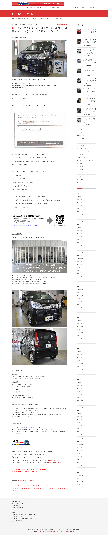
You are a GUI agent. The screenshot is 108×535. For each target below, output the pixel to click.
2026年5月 (79, 199)
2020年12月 (80, 400)
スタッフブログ (80, 145)
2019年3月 (79, 466)
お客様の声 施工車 (62, 24)
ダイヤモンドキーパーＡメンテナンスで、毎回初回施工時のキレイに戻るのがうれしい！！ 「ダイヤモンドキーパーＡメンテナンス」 (39, 489)
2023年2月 (79, 320)
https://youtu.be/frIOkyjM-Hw (51, 460)
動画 (78, 173)
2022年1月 (79, 360)
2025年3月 (79, 242)
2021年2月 (79, 394)
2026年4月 (79, 202)
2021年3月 (79, 391)
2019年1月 (79, 472)
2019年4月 (79, 462)
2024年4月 (79, 277)
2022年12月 (80, 326)
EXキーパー (80, 132)
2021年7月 (79, 379)
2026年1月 (79, 211)
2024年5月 (79, 273)
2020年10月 (80, 407)
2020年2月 (79, 431)
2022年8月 (79, 339)
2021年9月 (79, 373)
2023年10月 (80, 295)
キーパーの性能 (80, 138)
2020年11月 (80, 404)
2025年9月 (79, 224)
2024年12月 (80, 252)
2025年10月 (80, 221)
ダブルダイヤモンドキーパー (84, 151)
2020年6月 (79, 419)
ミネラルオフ (80, 166)
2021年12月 (80, 363)
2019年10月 (80, 444)
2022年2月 (79, 357)
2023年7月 (79, 304)
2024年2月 (79, 283)
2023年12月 (80, 289)
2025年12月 (80, 215)
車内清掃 (79, 182)
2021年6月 (79, 382)
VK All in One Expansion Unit (58, 531)
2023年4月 (79, 314)
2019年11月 (80, 441)
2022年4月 (79, 351)
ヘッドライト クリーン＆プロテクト (85, 160)
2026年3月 (79, 205)
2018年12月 (80, 475)
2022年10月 (80, 332)
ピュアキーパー (80, 154)
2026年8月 (79, 190)
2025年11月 (80, 218)
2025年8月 (79, 227)
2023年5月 (79, 311)
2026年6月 (79, 196)
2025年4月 (79, 239)
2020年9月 (79, 410)
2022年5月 (79, 348)
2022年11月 (80, 329)
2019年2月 (79, 469)
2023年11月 (80, 292)
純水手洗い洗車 (80, 179)
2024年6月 (79, 270)
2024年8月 (79, 264)
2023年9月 (79, 298)
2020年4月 (79, 425)
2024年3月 (79, 280)
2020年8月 (79, 413)
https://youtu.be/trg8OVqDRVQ (54, 462)
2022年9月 (79, 335)
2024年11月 (80, 255)
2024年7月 (79, 267)
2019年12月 (80, 438)
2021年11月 (80, 366)
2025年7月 (79, 230)
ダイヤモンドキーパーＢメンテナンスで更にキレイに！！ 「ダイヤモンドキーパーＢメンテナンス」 (38, 485)
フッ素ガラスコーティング (83, 157)
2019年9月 (79, 447)
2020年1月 (79, 435)
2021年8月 (79, 376)
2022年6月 (79, 345)
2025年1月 (79, 249)
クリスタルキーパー (30, 480)
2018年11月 (80, 478)
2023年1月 (79, 323)
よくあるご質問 (80, 169)
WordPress (40, 531)
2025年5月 (79, 236)
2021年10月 (80, 370)
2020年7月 (79, 416)
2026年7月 (79, 193)
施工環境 (79, 176)
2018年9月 (79, 484)
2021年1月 (79, 397)
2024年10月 (80, 258)
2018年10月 (80, 481)
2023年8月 (79, 301)
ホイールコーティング (82, 163)
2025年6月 (79, 233)
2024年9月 (79, 261)
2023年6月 (79, 308)
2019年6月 (79, 456)
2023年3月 (79, 317)
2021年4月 (79, 388)
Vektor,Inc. (68, 531)
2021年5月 (79, 385)
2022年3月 (79, 354)
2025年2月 (79, 246)
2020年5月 (79, 422)
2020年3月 (79, 428)
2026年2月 (79, 208)
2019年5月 (79, 459)
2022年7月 (79, 342)
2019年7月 (79, 453)
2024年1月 (79, 286)
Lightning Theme (48, 531)
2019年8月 (79, 450)
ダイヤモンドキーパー (82, 148)
